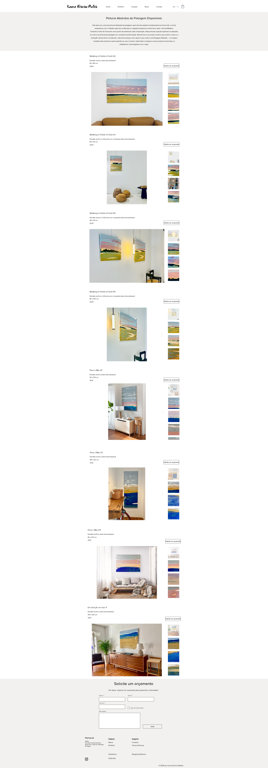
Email (129, 695)
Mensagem (102, 711)
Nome (101, 695)
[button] (182, 6)
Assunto (101, 703)
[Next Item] (162, 99)
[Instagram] (86, 759)
